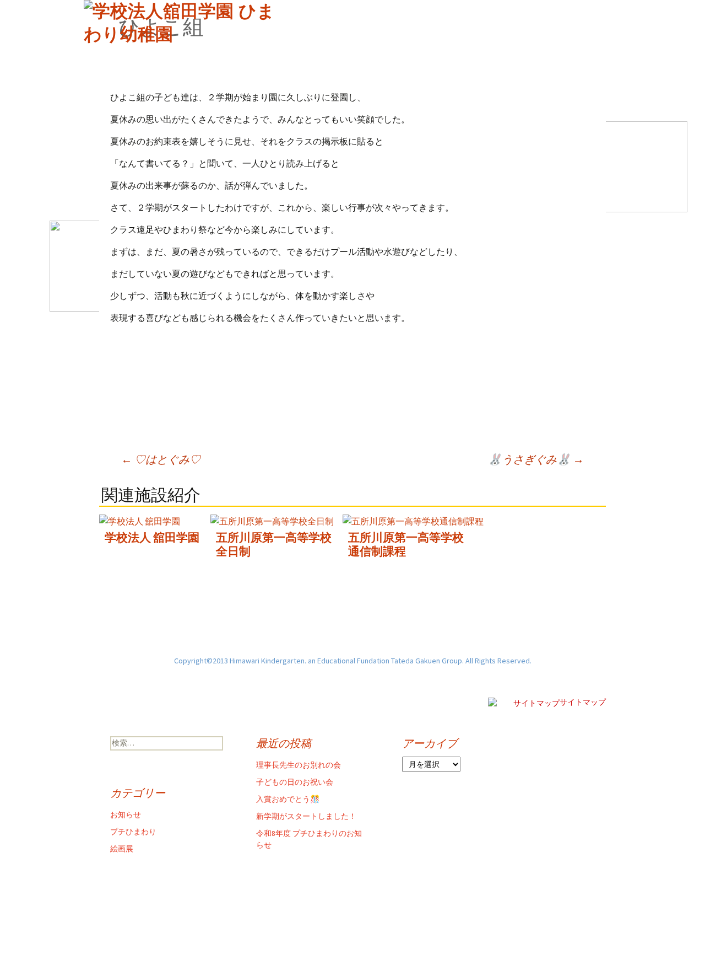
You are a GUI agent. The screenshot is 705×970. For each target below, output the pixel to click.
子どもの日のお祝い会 (294, 782)
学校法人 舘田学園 (152, 537)
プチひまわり (133, 832)
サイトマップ (583, 702)
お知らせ (125, 814)
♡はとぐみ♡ (160, 459)
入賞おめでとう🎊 (287, 799)
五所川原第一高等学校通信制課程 (406, 544)
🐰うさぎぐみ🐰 (536, 459)
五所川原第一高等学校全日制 (274, 544)
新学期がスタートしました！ (306, 816)
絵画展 (121, 849)
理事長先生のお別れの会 (298, 765)
